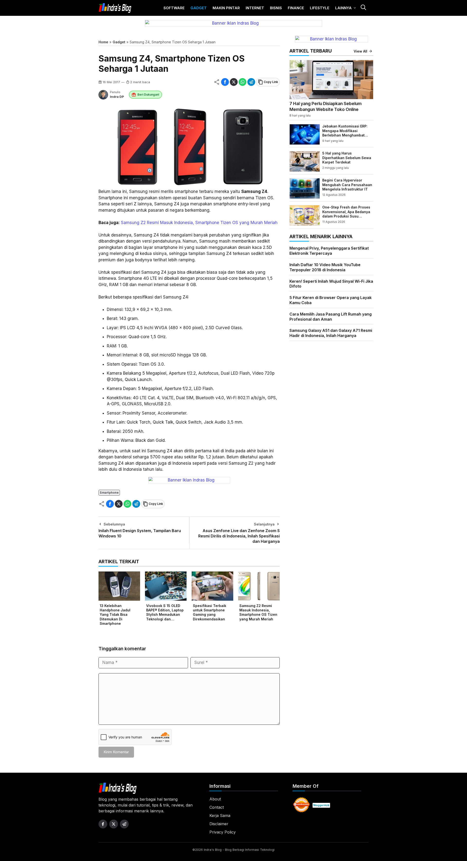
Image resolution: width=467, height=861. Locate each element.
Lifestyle (319, 8)
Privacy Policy (222, 832)
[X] (234, 82)
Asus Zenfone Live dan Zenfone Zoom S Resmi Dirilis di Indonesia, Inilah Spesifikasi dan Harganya (239, 536)
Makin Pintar (226, 8)
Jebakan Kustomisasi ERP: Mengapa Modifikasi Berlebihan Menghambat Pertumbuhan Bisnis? (345, 133)
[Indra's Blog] (115, 8)
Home (103, 42)
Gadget (198, 8)
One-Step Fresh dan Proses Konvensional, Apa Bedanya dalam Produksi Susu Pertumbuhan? (346, 214)
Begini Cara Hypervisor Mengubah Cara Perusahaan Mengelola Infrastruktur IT (347, 184)
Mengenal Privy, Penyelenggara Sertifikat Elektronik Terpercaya (329, 251)
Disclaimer (218, 823)
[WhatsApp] (242, 82)
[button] (363, 8)
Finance (296, 8)
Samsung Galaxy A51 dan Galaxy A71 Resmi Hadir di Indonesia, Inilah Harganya (330, 333)
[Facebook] (225, 82)
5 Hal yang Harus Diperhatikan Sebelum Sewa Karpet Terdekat (346, 157)
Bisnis (276, 8)
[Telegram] (251, 82)
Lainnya (343, 8)
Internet (255, 8)
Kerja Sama (219, 815)
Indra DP (117, 97)
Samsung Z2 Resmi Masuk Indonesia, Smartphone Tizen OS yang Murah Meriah (199, 222)
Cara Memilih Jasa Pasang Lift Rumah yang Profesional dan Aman (330, 316)
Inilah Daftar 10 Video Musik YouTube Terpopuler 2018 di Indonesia (324, 267)
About (215, 799)
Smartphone (109, 492)
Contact (216, 807)
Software (174, 8)
